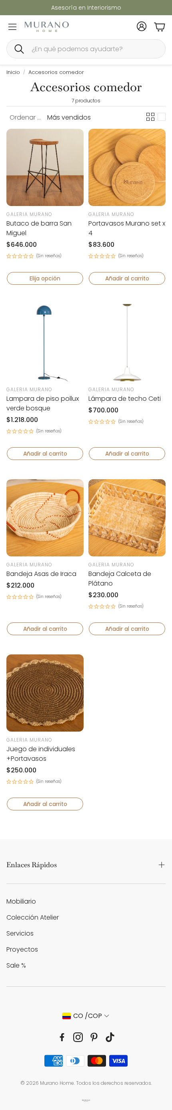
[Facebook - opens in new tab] (62, 1037)
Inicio (13, 72)
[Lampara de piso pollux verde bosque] (45, 342)
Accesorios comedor (56, 72)
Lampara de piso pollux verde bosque (42, 403)
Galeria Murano (29, 214)
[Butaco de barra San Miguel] (45, 167)
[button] (86, 49)
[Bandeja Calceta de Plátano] (127, 517)
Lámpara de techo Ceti (124, 398)
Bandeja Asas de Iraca (41, 573)
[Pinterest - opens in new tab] (94, 1037)
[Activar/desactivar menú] (12, 27)
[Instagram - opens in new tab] (78, 1037)
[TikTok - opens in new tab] (110, 1037)
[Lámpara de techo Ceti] (127, 342)
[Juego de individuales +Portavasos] (45, 693)
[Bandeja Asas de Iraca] (45, 517)
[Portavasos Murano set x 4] (127, 167)
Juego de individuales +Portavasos (40, 753)
